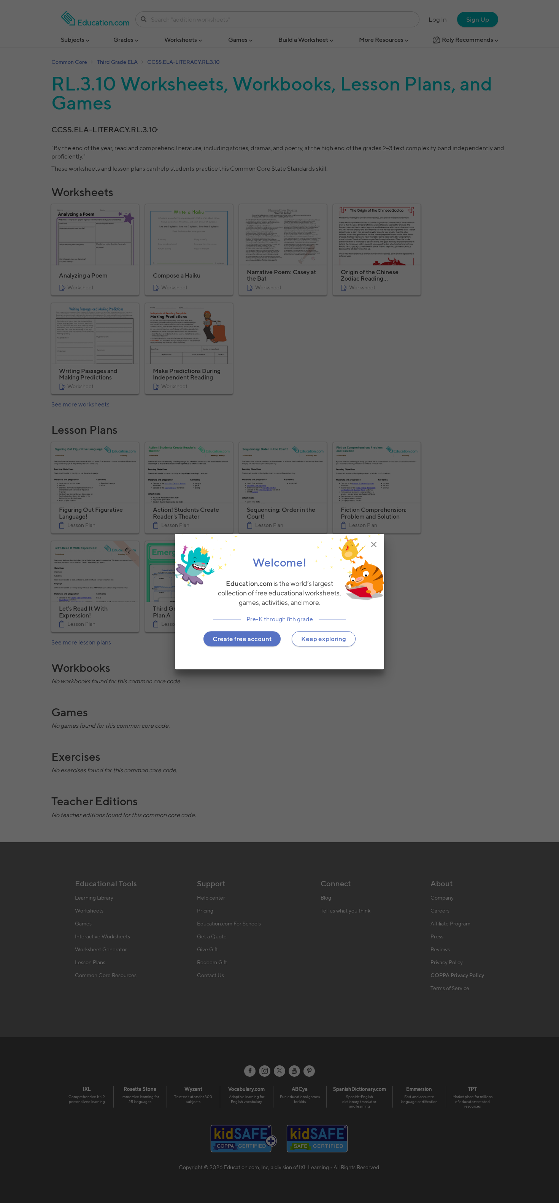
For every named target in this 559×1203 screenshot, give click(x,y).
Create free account (242, 639)
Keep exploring (323, 639)
